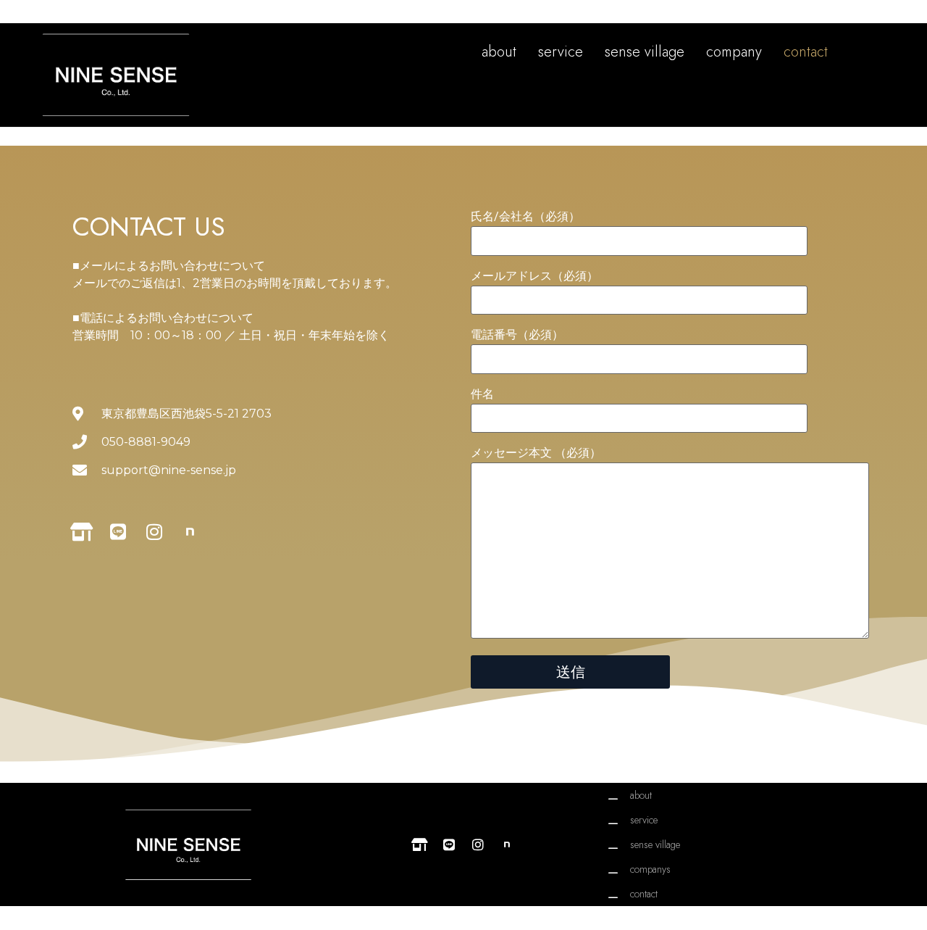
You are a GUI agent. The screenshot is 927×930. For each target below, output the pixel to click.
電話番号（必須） (517, 335)
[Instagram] (154, 532)
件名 (482, 395)
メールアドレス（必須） (534, 276)
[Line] (118, 532)
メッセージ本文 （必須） (536, 453)
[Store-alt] (81, 532)
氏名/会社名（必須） (525, 217)
